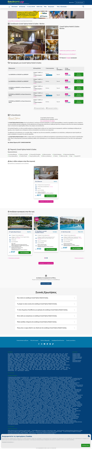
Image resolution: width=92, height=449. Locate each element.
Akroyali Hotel (24, 388)
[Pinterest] (50, 344)
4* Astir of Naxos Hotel (12, 412)
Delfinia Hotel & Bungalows (39, 414)
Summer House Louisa (33, 402)
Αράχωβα (57, 354)
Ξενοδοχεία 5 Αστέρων (76, 353)
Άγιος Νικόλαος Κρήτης (40, 353)
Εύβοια (44, 357)
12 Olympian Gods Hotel (61, 383)
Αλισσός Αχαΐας (17, 354)
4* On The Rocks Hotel (54, 415)
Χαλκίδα (53, 369)
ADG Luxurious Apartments (27, 390)
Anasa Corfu (74, 406)
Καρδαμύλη (21, 359)
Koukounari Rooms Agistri (12, 397)
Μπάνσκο (24, 363)
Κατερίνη (55, 359)
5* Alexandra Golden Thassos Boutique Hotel (24, 389)
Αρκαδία (9, 355)
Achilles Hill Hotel (36, 390)
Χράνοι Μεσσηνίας (21, 370)
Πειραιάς (45, 366)
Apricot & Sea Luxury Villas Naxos (31, 417)
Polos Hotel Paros (73, 403)
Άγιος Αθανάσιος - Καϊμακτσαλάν (19, 353)
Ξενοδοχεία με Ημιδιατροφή (77, 357)
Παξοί (61, 364)
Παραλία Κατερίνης (66, 364)
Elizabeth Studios (11, 386)
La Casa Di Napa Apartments (12, 399)
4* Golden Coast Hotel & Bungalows (26, 379)
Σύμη (51, 368)
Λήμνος (57, 361)
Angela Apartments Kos (66, 414)
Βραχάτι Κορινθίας (46, 355)
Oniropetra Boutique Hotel (45, 388)
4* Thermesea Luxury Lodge (54, 405)
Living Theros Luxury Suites (47, 408)
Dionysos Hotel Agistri (67, 409)
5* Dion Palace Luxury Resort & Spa (47, 380)
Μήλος (65, 362)
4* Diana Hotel (61, 390)
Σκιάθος (22, 368)
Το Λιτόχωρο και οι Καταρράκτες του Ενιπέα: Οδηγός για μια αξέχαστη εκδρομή (48, 431)
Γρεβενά (63, 355)
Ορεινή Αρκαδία (30, 364)
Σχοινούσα (58, 368)
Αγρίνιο (54, 353)
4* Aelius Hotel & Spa (57, 391)
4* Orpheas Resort (22, 416)
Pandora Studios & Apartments (13, 420)
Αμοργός (36, 354)
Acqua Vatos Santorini (47, 392)
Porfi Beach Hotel (30, 416)
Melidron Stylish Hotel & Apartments (45, 422)
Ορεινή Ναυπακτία (37, 364)
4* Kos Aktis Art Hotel (38, 407)
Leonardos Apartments (54, 390)
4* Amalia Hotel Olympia (29, 387)
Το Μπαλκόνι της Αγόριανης (25, 393)
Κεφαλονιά (10, 360)
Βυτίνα (52, 355)
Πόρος (16, 367)
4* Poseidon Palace (33, 378)
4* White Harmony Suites (32, 411)
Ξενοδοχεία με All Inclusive (77, 358)
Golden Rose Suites (60, 392)
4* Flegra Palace (45, 405)
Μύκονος (35, 363)
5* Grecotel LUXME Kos (54, 377)
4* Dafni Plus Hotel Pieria (12, 417)
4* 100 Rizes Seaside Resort (45, 390)
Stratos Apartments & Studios (32, 403)
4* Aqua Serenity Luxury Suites (58, 418)
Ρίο (37, 367)
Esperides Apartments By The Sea (59, 400)
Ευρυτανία (48, 357)
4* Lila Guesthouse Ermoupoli (13, 422)
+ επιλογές (51, 186)
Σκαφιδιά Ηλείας (17, 368)
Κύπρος (19, 361)
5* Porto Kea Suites (22, 403)
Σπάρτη (36, 368)
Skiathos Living (10, 396)
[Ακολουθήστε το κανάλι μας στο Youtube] (44, 344)
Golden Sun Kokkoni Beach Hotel (13, 384)
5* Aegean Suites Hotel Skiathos (73, 416)
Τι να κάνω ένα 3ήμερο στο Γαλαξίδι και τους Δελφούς (72, 431)
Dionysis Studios (31, 392)
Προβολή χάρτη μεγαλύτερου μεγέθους (67, 50)
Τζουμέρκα (63, 368)
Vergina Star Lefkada (66, 399)
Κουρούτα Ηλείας (42, 360)
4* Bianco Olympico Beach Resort (13, 379)
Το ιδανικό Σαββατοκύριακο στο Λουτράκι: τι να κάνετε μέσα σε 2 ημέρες (44, 430)
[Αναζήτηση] (83, 6)
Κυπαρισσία (15, 361)
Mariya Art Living (11, 409)
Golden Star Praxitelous (12, 387)
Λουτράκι (21, 362)
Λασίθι (41, 361)
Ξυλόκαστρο (25, 364)
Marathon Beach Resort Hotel (63, 395)
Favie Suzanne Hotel (20, 387)
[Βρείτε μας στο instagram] (41, 344)
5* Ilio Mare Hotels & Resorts (64, 379)
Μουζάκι (14, 363)
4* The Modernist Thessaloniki (13, 424)
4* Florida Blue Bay (64, 380)
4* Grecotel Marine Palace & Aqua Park (65, 377)
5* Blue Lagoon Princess (72, 380)
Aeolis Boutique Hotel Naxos (56, 388)
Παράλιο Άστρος (18, 366)
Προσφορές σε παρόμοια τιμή (46, 263)
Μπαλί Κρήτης (19, 363)
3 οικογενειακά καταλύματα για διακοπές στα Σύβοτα (46, 433)
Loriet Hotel (79, 396)
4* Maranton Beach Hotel (36, 380)
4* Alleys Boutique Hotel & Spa (58, 422)
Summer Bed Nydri (51, 417)
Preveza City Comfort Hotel (44, 401)
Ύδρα (33, 369)
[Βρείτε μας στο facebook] (39, 344)
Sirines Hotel (73, 388)
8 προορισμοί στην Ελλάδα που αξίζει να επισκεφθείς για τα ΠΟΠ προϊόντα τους (21, 431)
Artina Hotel (54, 396)
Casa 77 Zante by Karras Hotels (70, 402)
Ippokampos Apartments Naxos (56, 412)
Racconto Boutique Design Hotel (29, 396)
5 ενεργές (68, 57)
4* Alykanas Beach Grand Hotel (57, 382)
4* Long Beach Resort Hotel (77, 378)
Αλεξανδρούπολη (11, 354)
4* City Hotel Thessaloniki (12, 392)
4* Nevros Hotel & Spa (11, 401)
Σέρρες (63, 367)
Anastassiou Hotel (45, 398)
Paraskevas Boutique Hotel (37, 406)
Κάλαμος (58, 358)
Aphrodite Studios (78, 397)
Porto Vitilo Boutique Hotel (28, 386)
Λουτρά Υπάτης (16, 362)
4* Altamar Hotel (71, 384)
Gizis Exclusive (21, 405)
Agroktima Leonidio (35, 391)
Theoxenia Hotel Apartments (74, 382)
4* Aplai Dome (70, 407)
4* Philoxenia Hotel (64, 384)
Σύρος (54, 368)
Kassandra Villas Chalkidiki (33, 422)
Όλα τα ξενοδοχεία (11, 426)
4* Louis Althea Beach (28, 418)
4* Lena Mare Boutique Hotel (65, 408)
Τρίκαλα (16, 369)
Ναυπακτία (55, 363)
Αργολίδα (61, 354)
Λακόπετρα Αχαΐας (32, 361)
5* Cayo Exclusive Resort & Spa (13, 403)
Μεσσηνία (53, 362)
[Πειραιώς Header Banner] (46, 14)
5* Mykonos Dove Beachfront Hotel (14, 411)
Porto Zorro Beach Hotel (30, 383)
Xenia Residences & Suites (49, 414)
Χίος (16, 370)
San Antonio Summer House (28, 399)
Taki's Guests (47, 421)
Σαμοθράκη (48, 367)
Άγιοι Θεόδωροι (10, 353)
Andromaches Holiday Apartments (68, 410)
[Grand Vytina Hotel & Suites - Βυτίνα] (26, 39)
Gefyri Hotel (78, 402)
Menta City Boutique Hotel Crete (56, 416)
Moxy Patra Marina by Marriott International (41, 387)
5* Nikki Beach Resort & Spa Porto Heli (14, 388)
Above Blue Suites (36, 389)
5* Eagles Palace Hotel (31, 412)
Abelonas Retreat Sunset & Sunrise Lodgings (40, 419)
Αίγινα (60, 353)
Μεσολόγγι (48, 362)
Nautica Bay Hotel (68, 378)
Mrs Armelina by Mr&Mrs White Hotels (34, 415)
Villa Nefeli (62, 405)
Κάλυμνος (67, 358)
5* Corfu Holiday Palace (12, 382)
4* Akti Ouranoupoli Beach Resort (13, 398)
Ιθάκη (19, 358)
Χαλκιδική (57, 369)
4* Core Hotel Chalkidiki (47, 396)
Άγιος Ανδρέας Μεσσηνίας (30, 353)
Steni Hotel (20, 399)
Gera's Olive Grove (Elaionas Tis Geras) (76, 395)
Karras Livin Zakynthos (21, 417)
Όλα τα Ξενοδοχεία (16, 21)
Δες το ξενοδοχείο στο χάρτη (47, 121)
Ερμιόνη (40, 357)
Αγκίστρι (46, 353)
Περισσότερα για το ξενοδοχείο (68, 54)
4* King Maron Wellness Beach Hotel (24, 397)
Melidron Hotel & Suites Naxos (71, 400)
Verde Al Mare (51, 402)
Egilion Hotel (10, 390)
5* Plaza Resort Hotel (29, 405)
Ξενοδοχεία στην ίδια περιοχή (46, 201)
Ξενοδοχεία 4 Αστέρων (76, 354)
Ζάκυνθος (58, 357)
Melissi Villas (74, 411)
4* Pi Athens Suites (28, 400)
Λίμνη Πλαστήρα (62, 361)
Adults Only (39, 6)
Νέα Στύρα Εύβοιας (11, 364)
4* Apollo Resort (58, 414)
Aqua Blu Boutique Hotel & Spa (20, 409)
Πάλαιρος (57, 364)
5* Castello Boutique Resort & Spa (49, 406)
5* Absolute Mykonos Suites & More (14, 393)
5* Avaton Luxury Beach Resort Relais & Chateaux (36, 420)
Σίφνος (12, 368)
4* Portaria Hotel (70, 389)
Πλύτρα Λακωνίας (11, 367)
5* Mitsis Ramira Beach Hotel (77, 405)
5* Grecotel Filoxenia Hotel (34, 377)
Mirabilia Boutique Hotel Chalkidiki (46, 395)
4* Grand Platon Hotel (27, 380)
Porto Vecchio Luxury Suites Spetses (52, 420)
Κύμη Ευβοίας (10, 361)
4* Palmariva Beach (21, 383)
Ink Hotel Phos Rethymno (27, 419)
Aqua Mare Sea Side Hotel (71, 396)
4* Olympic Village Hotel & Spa (69, 381)
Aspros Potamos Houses (42, 417)
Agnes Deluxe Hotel (35, 401)
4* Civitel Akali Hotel (74, 408)
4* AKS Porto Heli (19, 380)
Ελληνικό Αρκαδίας (25, 357)
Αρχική (9, 21)
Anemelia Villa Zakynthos (59, 417)
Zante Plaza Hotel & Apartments (36, 381)
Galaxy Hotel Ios (10, 400)
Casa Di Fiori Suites (46, 412)
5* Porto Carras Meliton (40, 382)
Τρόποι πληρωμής (45, 340)
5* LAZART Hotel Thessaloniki (43, 402)
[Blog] (53, 344)
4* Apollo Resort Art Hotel (55, 393)
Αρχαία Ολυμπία (22, 355)
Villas (45, 6)
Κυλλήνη (65, 360)
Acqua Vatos (69, 398)
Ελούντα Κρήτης (31, 357)
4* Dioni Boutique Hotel (12, 389)
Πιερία (58, 366)
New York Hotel (50, 403)
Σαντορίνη (56, 367)
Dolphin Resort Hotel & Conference (39, 418)
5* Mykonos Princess (16, 406)
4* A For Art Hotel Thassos (35, 393)
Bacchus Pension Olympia (54, 397)
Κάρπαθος (30, 359)
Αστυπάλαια (28, 355)
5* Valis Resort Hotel (25, 378)
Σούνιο (33, 368)
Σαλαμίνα (43, 367)
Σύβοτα (48, 368)
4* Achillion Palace (57, 403)
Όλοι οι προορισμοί (11, 372)
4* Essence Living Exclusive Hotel (56, 399)
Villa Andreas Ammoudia (38, 399)
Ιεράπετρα (15, 358)
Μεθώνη (44, 362)
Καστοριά (51, 359)
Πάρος (31, 366)
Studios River (61, 397)
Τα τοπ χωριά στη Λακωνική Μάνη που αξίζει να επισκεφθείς (18, 432)
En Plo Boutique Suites (29, 410)
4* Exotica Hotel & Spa (54, 379)
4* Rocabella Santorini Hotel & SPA (14, 408)
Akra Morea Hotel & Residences (71, 383)
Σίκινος (9, 368)
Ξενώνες (73, 359)
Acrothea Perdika (36, 395)
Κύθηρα (61, 360)
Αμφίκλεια (40, 354)
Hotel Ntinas (75, 392)
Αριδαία (65, 354)
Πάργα (23, 366)
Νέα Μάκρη (64, 363)
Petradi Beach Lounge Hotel (21, 412)
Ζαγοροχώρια (53, 357)
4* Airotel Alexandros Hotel (69, 397)
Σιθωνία (67, 367)
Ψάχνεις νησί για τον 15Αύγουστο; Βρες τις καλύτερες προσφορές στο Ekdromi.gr (42, 432)
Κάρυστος (39, 359)
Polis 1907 (65, 416)
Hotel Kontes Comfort (52, 409)
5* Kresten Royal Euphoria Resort (61, 407)
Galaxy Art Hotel (39, 396)
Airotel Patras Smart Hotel (74, 391)
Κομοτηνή (25, 360)
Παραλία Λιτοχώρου (11, 366)
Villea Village (74, 409)
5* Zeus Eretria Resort (37, 379)
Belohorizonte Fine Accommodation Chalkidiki (57, 419)
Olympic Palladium (68, 411)
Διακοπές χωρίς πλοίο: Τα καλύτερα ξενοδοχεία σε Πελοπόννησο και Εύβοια (70, 430)
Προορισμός (51, 6)
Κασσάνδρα (47, 359)
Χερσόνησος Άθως (11, 370)
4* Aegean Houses (39, 412)
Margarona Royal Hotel (19, 386)
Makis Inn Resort (68, 406)
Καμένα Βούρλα (10, 359)
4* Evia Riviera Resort (11, 380)
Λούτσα (25, 362)
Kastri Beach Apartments (55, 421)
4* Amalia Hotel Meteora (17, 390)
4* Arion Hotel (57, 380)
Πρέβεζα (24, 367)
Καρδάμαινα (16, 359)
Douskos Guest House (20, 410)
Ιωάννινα (27, 358)
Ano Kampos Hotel (11, 402)
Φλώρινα (44, 369)
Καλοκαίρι (22, 6)
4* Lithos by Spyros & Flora (42, 411)
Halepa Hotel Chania (71, 412)
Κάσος (43, 359)
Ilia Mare (17, 401)
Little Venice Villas (11, 418)
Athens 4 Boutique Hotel (64, 401)
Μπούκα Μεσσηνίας (30, 363)
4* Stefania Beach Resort (55, 384)
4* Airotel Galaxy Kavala (66, 388)
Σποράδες (44, 368)
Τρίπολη (27, 369)
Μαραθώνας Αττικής (33, 362)
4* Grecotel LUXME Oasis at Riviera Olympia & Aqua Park (40, 384)
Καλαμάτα (54, 358)
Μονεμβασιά (10, 363)
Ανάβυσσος (45, 354)
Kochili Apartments (68, 392)
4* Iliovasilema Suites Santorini (25, 391)
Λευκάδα (53, 361)
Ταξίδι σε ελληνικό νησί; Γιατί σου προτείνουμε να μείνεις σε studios (19, 430)
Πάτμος (34, 366)
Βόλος (41, 355)
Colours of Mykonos (58, 410)
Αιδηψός (66, 353)
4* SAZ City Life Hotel (45, 386)
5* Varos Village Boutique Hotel (53, 411)
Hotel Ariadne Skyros (45, 415)
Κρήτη (53, 360)
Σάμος (52, 367)
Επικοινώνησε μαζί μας (22, 340)
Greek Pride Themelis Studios (19, 400)
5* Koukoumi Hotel (68, 405)
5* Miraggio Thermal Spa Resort (52, 389)
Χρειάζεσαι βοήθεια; (46, 283)
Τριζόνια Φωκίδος (11, 369)
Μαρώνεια (40, 362)
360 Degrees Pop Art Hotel (68, 422)
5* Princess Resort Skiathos (18, 396)
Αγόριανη (50, 353)
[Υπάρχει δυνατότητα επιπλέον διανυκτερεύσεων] (49, 184)
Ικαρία (22, 358)
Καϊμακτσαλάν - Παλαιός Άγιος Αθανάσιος (40, 358)
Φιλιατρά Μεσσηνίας (38, 369)
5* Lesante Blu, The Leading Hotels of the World (25, 414)
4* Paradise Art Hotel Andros (25, 384)
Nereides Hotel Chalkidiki (40, 421)
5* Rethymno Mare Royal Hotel (13, 416)
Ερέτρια (36, 357)
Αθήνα (57, 353)
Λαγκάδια (26, 361)
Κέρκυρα (67, 359)
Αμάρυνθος (32, 354)
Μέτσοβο (61, 362)
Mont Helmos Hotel (77, 390)
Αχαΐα (35, 355)
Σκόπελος (26, 368)
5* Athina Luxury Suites (65, 403)
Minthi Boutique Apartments (13, 395)
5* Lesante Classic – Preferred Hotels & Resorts (42, 416)
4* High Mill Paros (80, 386)
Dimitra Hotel (67, 418)
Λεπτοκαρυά (45, 361)
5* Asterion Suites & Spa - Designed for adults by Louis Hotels (36, 409)
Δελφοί (9, 357)
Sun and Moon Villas (46, 399)
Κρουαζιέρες (57, 360)
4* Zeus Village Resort (23, 420)
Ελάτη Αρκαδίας (18, 357)
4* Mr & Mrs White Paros (48, 400)
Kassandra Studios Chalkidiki (23, 422)
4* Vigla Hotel (64, 412)
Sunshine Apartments (38, 392)
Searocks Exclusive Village (45, 393)
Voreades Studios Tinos (64, 421)
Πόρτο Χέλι (20, 367)
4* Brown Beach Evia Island (12, 383)
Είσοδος (72, 2)
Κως (22, 361)
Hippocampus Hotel (30, 407)
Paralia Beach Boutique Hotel (23, 392)
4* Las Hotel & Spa (38, 398)
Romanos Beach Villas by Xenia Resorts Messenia (16, 421)
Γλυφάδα (59, 355)
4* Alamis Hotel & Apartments (38, 400)
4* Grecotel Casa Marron (44, 377)
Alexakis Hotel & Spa (24, 402)
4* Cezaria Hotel (43, 389)
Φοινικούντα (49, 369)
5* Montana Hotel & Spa (41, 378)
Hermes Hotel (79, 403)
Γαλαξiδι (55, 355)
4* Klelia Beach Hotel (11, 381)
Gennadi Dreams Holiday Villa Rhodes (75, 421)
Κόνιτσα (29, 360)
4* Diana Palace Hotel (77, 389)
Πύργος (31, 367)
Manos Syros (76, 393)
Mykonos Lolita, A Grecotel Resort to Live (71, 417)
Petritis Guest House (74, 399)
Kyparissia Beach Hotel (53, 398)
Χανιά (61, 369)
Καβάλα (31, 358)
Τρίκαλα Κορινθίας (21, 369)
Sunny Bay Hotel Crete (35, 397)
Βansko (38, 355)
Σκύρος (30, 368)
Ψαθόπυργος (27, 370)
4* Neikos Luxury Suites (69, 390)
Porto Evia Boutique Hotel (54, 386)
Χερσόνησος (65, 369)
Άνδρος (49, 354)
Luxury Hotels (31, 6)
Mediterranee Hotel (23, 398)
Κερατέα (64, 359)
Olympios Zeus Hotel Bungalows (25, 401)
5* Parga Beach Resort (76, 398)
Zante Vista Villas (49, 418)
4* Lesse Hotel (37, 383)
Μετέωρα (57, 362)
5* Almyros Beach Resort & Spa (13, 407)
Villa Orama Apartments (54, 401)
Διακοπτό (12, 357)
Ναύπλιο (59, 363)
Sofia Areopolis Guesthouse (30, 421)
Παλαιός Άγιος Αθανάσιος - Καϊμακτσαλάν (48, 364)
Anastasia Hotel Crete (74, 418)
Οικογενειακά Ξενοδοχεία (76, 360)
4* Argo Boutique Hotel (38, 405)
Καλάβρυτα (50, 358)
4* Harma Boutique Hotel (60, 406)
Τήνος (67, 368)
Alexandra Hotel (31, 398)
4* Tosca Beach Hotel (45, 379)
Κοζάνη (14, 360)
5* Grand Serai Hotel (49, 378)
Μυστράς (39, 363)
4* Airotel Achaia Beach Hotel (75, 379)
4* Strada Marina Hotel (12, 410)
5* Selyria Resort (60, 381)
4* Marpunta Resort (37, 386)
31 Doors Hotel (17, 402)
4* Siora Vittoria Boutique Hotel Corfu (46, 391)
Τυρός (30, 369)
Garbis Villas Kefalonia (11, 391)
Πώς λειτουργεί (34, 340)
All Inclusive (15, 6)
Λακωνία (37, 361)
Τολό (69, 368)
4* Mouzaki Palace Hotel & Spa (30, 382)
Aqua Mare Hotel (59, 409)
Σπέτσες (40, 368)
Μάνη (28, 362)
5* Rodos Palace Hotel (64, 386)
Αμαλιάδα (27, 354)
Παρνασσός (27, 366)
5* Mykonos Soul (78, 410)
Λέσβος (49, 361)
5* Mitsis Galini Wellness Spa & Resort (14, 378)
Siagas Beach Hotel (48, 382)
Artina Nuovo (10, 406)
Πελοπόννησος (50, 366)
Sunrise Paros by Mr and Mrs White (70, 415)
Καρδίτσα (25, 359)
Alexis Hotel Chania (56, 408)
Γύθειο (67, 355)
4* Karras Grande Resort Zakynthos (34, 388)
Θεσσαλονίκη (10, 358)
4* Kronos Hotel (27, 381)
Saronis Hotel (54, 392)
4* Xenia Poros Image (19, 381)
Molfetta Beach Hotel (43, 410)
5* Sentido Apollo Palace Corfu (26, 406)
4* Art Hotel (62, 411)
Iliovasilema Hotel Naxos (12, 415)
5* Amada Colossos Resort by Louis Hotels (15, 419)
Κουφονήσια (48, 360)
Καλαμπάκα (63, 358)
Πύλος (28, 367)
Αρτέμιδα (16, 355)
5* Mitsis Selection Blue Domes (13, 405)
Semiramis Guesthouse (65, 391)
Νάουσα (51, 363)
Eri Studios (79, 406)
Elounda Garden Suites (24, 408)
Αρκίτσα (13, 355)
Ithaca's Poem (55, 395)
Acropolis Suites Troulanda (59, 402)
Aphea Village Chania (69, 419)
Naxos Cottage (61, 415)
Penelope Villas (51, 410)
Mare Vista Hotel (44, 383)
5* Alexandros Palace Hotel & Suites (35, 408)
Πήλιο (55, 366)
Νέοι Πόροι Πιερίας (18, 364)
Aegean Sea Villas (24, 411)
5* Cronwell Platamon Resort (59, 378)
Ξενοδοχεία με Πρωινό (76, 355)
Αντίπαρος (53, 354)
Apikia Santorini (36, 410)
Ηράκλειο (65, 357)
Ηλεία (62, 357)
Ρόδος (40, 367)
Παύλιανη (41, 366)
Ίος (24, 358)
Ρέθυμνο (34, 367)
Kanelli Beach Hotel (20, 382)
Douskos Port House (62, 389)
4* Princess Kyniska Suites (44, 397)
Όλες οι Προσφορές (62, 6)
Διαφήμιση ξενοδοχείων (58, 340)
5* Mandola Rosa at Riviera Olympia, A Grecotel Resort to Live (18, 377)
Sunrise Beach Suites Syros (75, 414)
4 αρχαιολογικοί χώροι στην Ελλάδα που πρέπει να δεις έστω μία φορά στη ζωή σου (22, 433)
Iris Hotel (17, 391)
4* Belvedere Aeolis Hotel (61, 396)
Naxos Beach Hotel (22, 407)
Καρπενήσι (35, 359)
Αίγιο (63, 353)
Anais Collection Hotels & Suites (74, 401)
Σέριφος (60, 367)
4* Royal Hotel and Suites (62, 398)
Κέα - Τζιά (60, 359)
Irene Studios (66, 382)
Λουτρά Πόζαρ (10, 362)
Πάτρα (38, 366)
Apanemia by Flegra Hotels (54, 387)
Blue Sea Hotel (72, 387)
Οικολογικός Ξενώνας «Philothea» (67, 393)
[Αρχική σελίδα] (9, 6)
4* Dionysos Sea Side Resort (22, 415)
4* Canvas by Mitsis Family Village (48, 407)
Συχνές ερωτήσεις (70, 340)
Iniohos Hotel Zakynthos (12, 414)
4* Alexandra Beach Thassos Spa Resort (25, 395)
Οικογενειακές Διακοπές (76, 361)
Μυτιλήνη (43, 363)
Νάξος (47, 363)
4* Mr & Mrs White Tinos (52, 383)
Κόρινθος (33, 360)
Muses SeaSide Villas (72, 386)
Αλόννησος (23, 354)
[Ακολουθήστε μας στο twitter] (47, 344)
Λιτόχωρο (67, 361)
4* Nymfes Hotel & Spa (79, 384)
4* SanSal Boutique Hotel (42, 403)
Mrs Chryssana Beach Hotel (64, 387)
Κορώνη (37, 360)
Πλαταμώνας (62, 366)
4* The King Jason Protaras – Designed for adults (67, 420)
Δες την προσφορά (78, 74)
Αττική (32, 355)
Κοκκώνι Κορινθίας (19, 360)
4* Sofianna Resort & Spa (19, 418)
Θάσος (69, 357)
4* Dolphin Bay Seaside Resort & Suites (49, 381)
